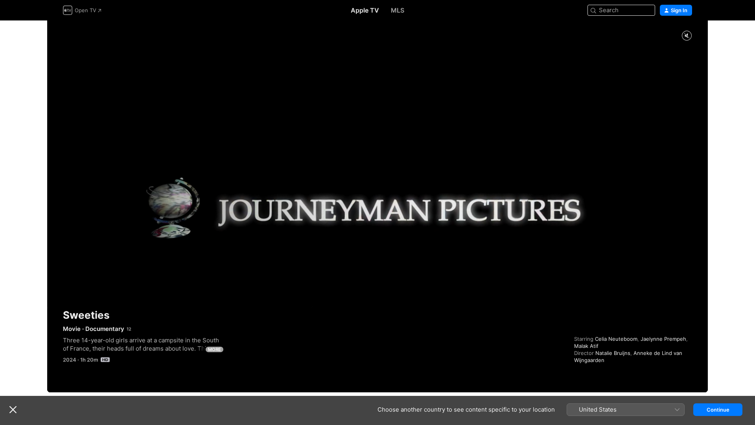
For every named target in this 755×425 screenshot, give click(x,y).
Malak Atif (586, 346)
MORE (214, 349)
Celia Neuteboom (616, 339)
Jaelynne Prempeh (663, 339)
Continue (718, 410)
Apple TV (365, 10)
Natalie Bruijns (612, 353)
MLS (397, 10)
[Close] (13, 409)
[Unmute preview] (686, 36)
